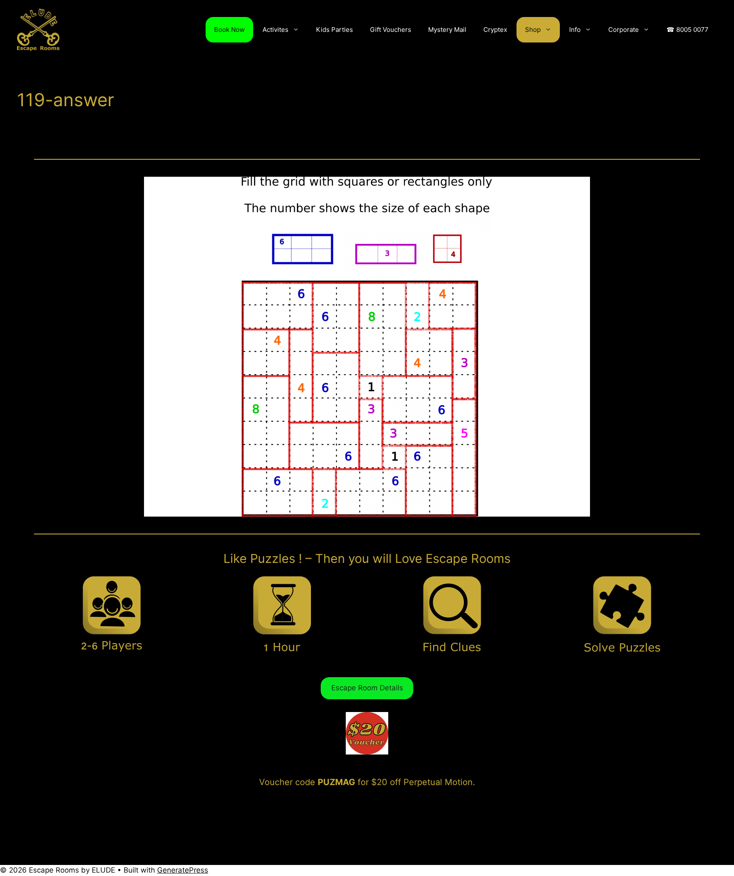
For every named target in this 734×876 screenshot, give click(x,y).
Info (575, 29)
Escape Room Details (367, 688)
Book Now (229, 29)
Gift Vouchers (390, 29)
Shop (533, 29)
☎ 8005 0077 (687, 29)
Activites (275, 29)
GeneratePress (182, 870)
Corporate (623, 29)
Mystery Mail (447, 29)
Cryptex (495, 29)
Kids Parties (334, 29)
